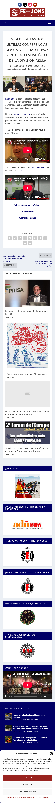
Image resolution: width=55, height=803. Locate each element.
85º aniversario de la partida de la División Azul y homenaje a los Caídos (30, 739)
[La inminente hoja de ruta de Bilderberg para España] (27, 293)
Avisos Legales (43, 798)
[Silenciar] (45, 696)
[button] (51, 753)
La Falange (27, 66)
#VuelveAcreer (27, 211)
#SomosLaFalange (27, 218)
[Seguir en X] (25, 5)
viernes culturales (22, 114)
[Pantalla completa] (49, 696)
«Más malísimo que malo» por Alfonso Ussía (26, 374)
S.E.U (19, 170)
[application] (27, 685)
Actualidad (12, 69)
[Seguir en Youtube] (35, 5)
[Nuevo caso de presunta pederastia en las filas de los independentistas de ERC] (27, 394)
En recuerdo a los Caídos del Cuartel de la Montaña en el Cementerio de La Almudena (30, 727)
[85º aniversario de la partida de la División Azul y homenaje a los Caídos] (8, 739)
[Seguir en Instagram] (30, 5)
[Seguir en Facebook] (20, 5)
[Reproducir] (6, 696)
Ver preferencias (27, 792)
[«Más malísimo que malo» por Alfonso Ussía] (27, 345)
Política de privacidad (28, 798)
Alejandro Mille (37, 167)
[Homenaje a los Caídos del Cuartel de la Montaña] (8, 716)
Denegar (27, 785)
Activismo (26, 720)
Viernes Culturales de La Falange (33, 69)
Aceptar (27, 778)
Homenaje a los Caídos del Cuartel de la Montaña (29, 716)
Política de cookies (13, 798)
